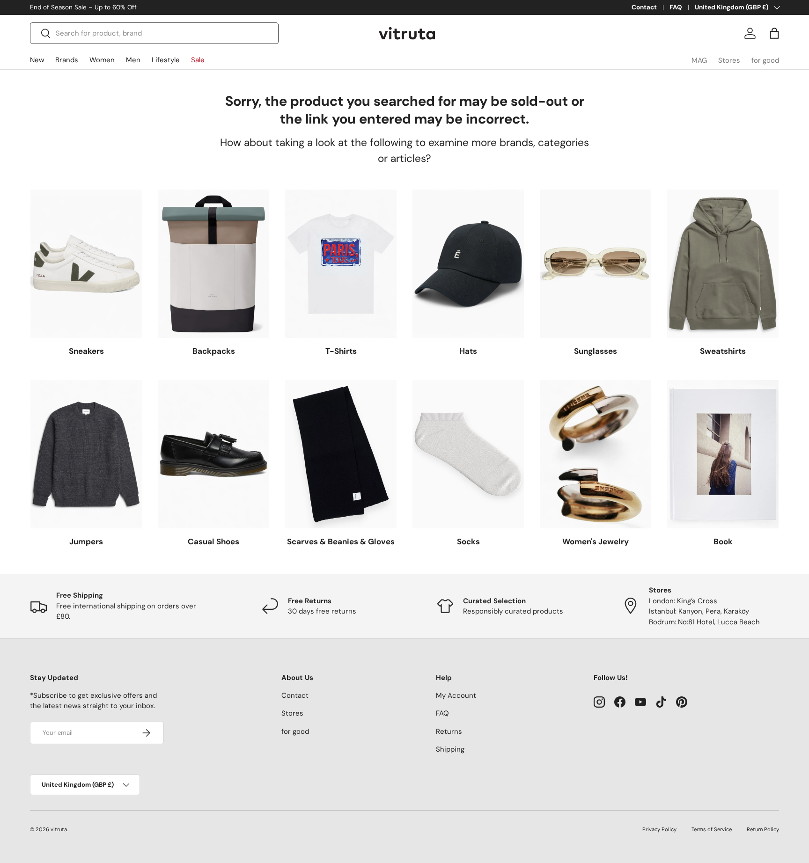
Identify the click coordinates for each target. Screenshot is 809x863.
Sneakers (86, 351)
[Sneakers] (86, 264)
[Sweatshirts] (723, 264)
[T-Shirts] (341, 264)
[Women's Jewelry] (595, 454)
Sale (198, 60)
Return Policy (763, 829)
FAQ (675, 7)
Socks (468, 541)
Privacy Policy (659, 829)
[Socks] (468, 454)
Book (723, 541)
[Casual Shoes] (213, 454)
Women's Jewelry (595, 541)
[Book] (723, 454)
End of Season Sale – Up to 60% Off (83, 7)
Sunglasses (595, 351)
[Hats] (468, 264)
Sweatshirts (723, 351)
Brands (66, 60)
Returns (449, 731)
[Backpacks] (213, 264)
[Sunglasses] (595, 264)
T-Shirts (341, 351)
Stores (729, 60)
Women (102, 60)
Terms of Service (711, 829)
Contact (644, 7)
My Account (456, 695)
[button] (774, 33)
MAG (699, 60)
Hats (468, 351)
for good (765, 60)
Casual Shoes (213, 541)
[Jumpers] (86, 454)
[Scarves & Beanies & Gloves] (341, 454)
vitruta (59, 829)
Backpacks (213, 351)
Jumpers (86, 541)
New (37, 60)
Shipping (450, 749)
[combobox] (154, 33)
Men (133, 60)
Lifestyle (166, 60)
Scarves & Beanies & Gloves (341, 541)
